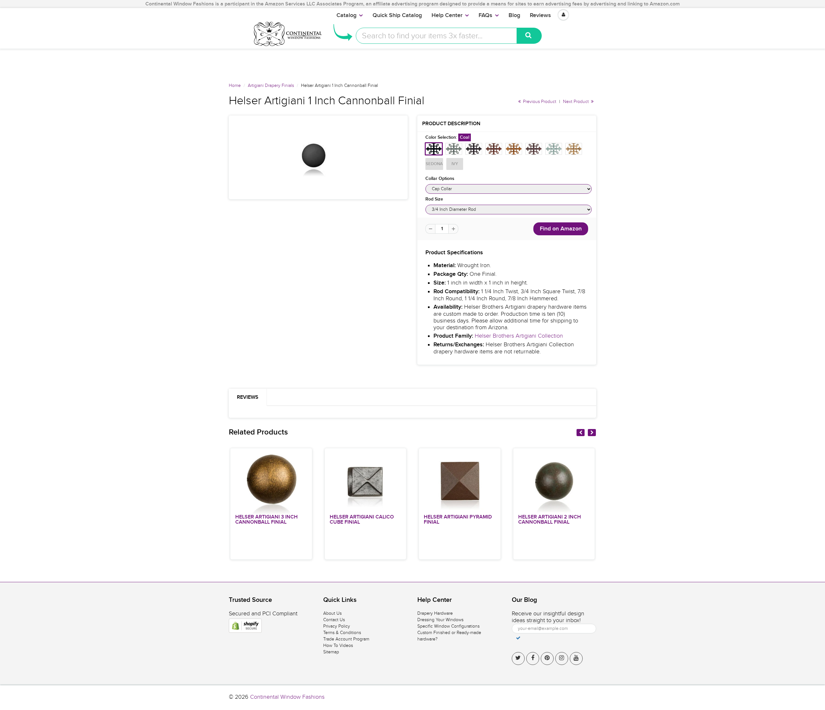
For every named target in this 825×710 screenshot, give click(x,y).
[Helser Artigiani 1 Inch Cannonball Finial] (318, 157)
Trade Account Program (346, 639)
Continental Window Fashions (287, 697)
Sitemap (331, 652)
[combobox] (436, 36)
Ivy (454, 164)
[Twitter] (518, 658)
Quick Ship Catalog (397, 15)
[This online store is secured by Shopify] (245, 626)
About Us (332, 613)
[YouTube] (576, 658)
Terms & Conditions (342, 632)
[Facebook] (532, 658)
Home (235, 85)
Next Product (576, 101)
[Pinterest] (547, 658)
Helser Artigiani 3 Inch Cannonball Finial (266, 519)
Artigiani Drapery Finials (271, 85)
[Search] (529, 36)
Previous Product (539, 101)
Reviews (540, 15)
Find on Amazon (561, 229)
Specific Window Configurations (448, 626)
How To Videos (338, 645)
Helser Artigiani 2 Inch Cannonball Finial (549, 519)
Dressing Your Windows (440, 619)
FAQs (485, 15)
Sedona (434, 164)
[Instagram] (561, 658)
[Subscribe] (518, 637)
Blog (514, 15)
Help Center (447, 15)
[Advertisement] (412, 63)
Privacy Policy (336, 626)
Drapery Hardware (435, 613)
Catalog (346, 15)
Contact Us (334, 619)
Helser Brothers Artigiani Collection (519, 335)
